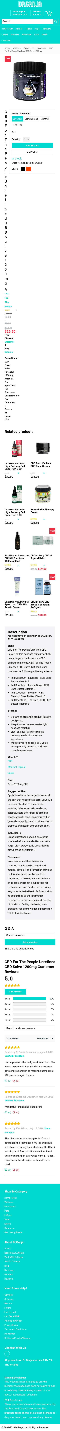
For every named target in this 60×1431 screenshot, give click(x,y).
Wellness (15, 35)
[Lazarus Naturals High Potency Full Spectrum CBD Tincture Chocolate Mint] (17, 494)
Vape (37, 29)
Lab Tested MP (11, 1316)
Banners (8, 1274)
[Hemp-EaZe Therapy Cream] (42, 494)
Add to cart (32, 145)
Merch (44, 35)
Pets (36, 35)
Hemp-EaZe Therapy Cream (42, 511)
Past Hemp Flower (13, 1232)
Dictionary (9, 1270)
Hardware (47, 29)
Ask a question (30, 942)
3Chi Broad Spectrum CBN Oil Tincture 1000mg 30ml (17, 558)
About (7, 1248)
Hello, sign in (19, 11)
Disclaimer (9, 1334)
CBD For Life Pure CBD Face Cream (40, 465)
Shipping (9, 342)
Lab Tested (10, 1312)
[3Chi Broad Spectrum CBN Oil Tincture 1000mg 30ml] (17, 540)
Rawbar (19, 29)
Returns (9, 352)
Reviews (8, 1279)
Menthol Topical (16, 767)
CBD (10, 761)
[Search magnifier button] (55, 21)
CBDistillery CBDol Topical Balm (41, 557)
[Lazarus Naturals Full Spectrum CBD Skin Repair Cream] (17, 586)
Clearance (6, 41)
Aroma (15, 113)
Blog (6, 1266)
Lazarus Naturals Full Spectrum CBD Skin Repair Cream (17, 604)
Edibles (5, 35)
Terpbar (28, 29)
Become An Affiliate (14, 1253)
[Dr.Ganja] (30, 4)
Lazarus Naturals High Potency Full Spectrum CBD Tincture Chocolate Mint (16, 515)
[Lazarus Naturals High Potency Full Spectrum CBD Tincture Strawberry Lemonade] (17, 448)
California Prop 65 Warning (17, 1338)
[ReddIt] (28, 169)
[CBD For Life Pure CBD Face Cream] (42, 448)
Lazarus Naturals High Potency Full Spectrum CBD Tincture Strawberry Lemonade (16, 469)
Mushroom (26, 35)
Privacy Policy (11, 1325)
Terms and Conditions (15, 1329)
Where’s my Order (13, 1321)
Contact (8, 1295)
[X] (23, 169)
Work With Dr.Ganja (13, 1257)
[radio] (17, 119)
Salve (11, 772)
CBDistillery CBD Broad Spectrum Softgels (40, 604)
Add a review (15, 992)
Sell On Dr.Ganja (12, 1261)
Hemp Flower (7, 29)
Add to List (32, 152)
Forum (7, 1308)
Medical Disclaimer (15, 1377)
